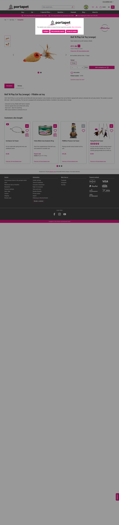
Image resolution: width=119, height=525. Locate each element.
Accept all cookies (72, 31)
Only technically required (57, 31)
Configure (45, 31)
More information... (77, 27)
